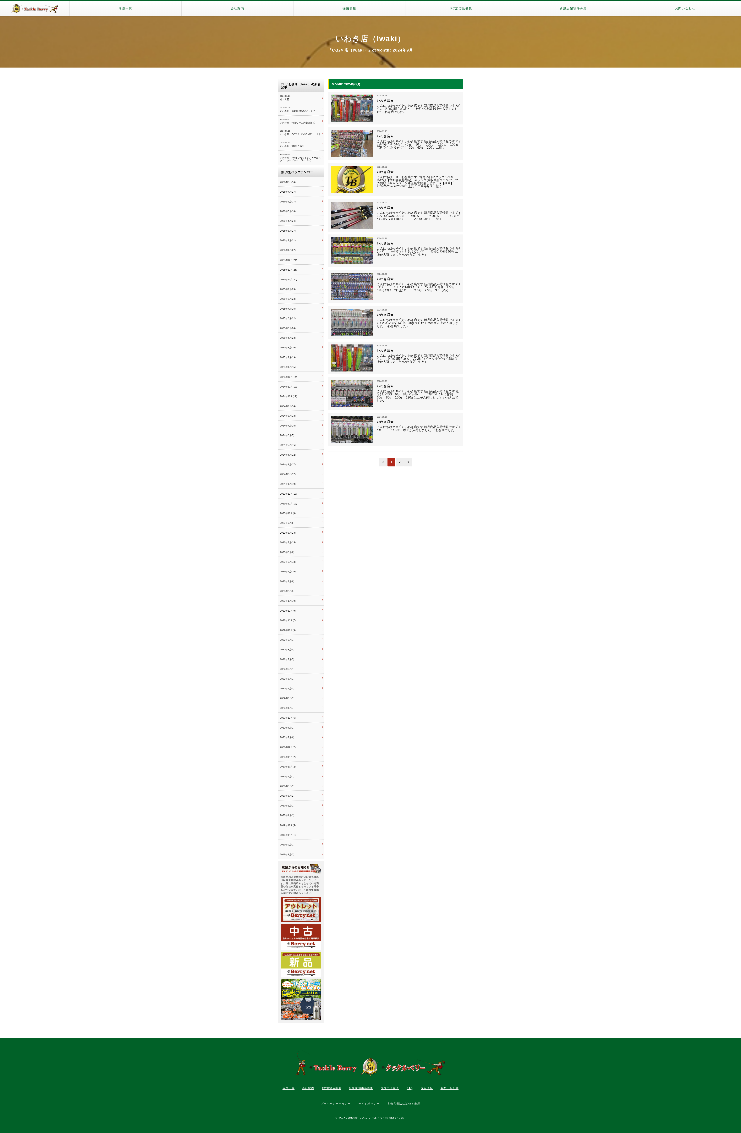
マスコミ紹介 (390, 1088)
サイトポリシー (369, 1103)
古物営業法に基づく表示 (403, 1103)
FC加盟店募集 (461, 8)
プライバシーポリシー (336, 1103)
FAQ (410, 1088)
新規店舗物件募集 (573, 8)
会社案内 (237, 8)
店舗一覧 (125, 8)
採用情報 (349, 8)
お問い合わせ (685, 8)
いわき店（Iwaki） (370, 38)
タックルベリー (34, 8)
